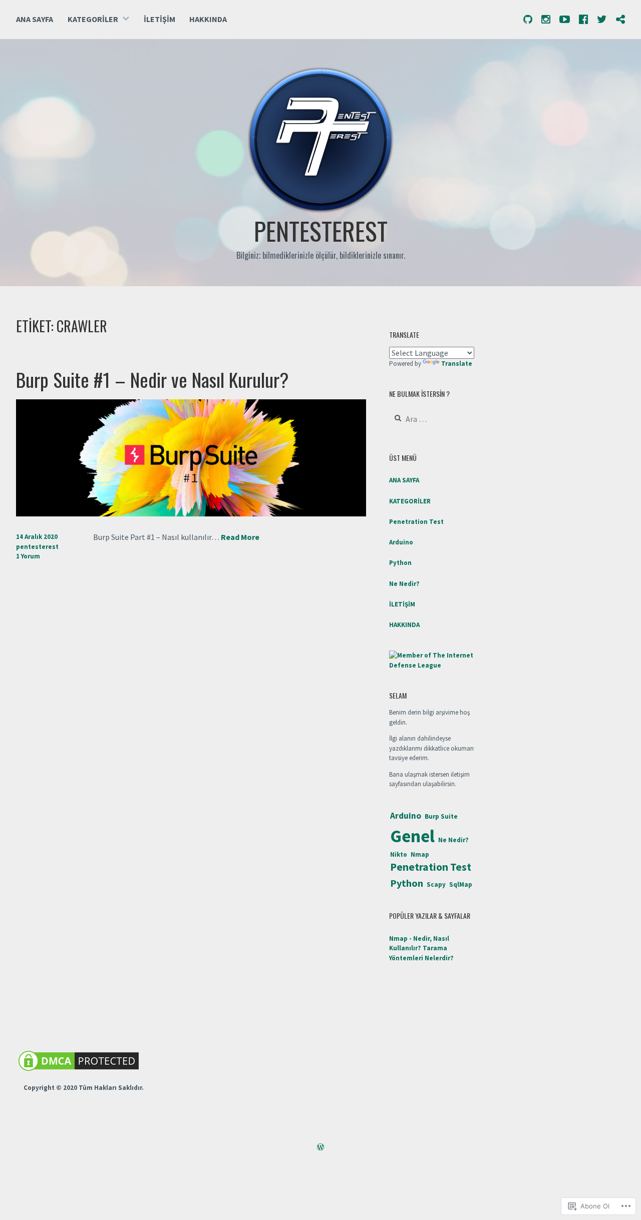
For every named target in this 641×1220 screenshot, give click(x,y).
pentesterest (37, 546)
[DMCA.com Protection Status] (78, 1071)
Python (400, 562)
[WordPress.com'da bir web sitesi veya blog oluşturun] (320, 1147)
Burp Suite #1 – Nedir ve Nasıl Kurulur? (152, 379)
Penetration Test (416, 521)
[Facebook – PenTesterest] (583, 19)
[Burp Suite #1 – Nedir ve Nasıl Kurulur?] (191, 513)
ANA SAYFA (34, 19)
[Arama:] (431, 419)
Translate (456, 363)
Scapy (436, 884)
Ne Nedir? (404, 583)
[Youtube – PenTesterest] (564, 19)
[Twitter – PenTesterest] (602, 19)
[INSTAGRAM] (545, 19)
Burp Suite (441, 816)
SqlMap (460, 884)
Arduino (401, 542)
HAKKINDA (208, 19)
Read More (240, 537)
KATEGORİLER (93, 19)
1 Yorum (28, 556)
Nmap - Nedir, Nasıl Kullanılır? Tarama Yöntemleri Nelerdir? (421, 948)
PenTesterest (321, 230)
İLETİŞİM (159, 19)
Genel (412, 836)
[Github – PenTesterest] (527, 19)
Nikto (398, 854)
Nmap (420, 854)
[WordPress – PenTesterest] (620, 19)
